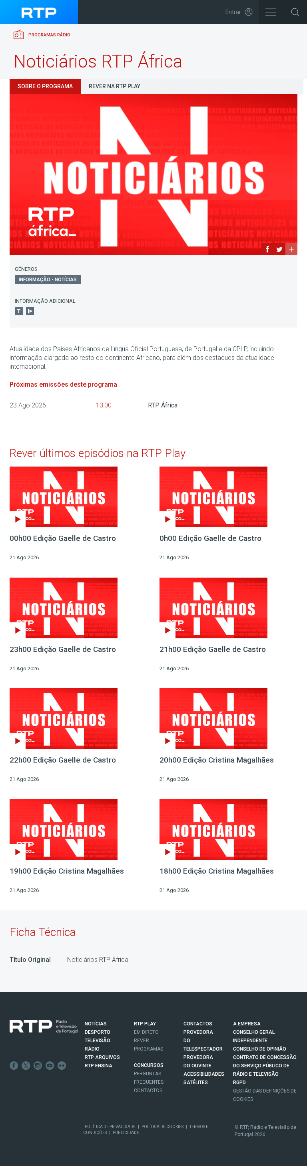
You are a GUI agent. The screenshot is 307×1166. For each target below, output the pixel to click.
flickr (62, 1065)
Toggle (295, 12)
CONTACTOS (197, 1024)
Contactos (148, 1090)
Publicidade (126, 1132)
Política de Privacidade (110, 1126)
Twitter (26, 1065)
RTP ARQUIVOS (102, 1057)
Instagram (38, 1065)
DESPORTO (97, 1032)
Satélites (195, 1082)
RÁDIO (92, 1049)
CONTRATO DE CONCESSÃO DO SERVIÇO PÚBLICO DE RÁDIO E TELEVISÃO (265, 1066)
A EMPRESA (247, 1024)
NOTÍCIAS (96, 1024)
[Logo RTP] (44, 1026)
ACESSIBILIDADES (203, 1074)
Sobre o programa (45, 86)
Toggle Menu (271, 12)
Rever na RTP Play (114, 86)
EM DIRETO (146, 1032)
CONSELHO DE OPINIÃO (259, 1049)
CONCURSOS (148, 1065)
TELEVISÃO (97, 1040)
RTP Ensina (98, 1066)
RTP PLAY (145, 1024)
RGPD (239, 1082)
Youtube (50, 1065)
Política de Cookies (162, 1126)
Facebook (14, 1065)
